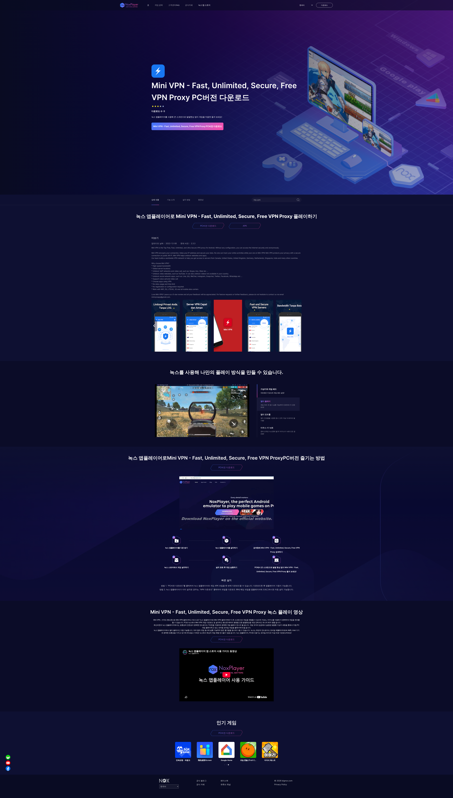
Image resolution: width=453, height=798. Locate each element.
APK (245, 226)
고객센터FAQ (173, 5)
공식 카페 (200, 784)
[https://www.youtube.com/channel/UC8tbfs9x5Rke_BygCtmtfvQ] (8, 763)
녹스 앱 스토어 (204, 5)
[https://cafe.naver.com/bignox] (8, 757)
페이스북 (224, 780)
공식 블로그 (201, 780)
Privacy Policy (280, 784)
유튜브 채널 (226, 784)
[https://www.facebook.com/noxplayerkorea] (8, 768)
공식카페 (189, 5)
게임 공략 (159, 5)
